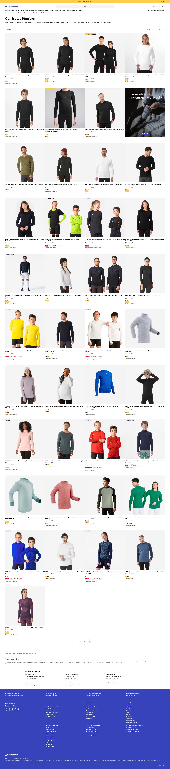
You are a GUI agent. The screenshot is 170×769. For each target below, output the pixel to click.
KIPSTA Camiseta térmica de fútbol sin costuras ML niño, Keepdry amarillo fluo (62, 240)
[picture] (25, 53)
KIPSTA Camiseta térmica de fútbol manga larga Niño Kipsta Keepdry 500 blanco (105, 350)
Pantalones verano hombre (31, 685)
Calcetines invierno (29, 682)
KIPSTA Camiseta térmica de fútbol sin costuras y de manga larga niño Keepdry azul (104, 572)
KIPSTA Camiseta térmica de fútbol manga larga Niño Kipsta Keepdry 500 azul (25, 572)
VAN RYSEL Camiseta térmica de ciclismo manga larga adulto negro (103, 295)
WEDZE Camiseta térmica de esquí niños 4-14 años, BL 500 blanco (63, 295)
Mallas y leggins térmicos (72, 674)
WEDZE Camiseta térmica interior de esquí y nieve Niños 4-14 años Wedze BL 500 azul (145, 461)
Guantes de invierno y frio (72, 680)
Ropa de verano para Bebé (112, 680)
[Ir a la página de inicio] (11, 6)
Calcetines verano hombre (112, 683)
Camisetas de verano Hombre (32, 680)
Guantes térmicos (110, 674)
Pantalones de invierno (71, 678)
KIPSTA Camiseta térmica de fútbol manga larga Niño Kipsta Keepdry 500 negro (105, 240)
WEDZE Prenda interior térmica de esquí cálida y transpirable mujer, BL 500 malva (24, 406)
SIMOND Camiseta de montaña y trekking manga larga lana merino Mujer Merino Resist (24, 240)
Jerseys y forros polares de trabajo (114, 676)
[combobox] (161, 29)
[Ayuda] (156, 6)
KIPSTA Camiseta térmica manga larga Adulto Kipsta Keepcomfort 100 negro (104, 75)
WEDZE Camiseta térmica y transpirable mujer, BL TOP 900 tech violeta (24, 628)
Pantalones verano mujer (31, 683)
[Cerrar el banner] (164, 2)
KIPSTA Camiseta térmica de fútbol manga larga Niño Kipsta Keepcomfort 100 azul (101, 406)
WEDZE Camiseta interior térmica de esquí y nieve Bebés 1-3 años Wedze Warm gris (144, 350)
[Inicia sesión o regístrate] (160, 6)
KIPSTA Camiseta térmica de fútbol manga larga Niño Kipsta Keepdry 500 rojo (105, 461)
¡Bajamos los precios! (72, 10)
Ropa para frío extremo (30, 678)
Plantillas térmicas (70, 676)
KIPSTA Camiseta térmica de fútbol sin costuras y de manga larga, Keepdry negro (23, 296)
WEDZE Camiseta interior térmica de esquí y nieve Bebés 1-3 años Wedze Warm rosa (64, 517)
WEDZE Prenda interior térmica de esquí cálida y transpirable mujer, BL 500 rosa (24, 461)
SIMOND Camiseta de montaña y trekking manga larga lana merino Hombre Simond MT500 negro (143, 185)
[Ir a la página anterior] (80, 641)
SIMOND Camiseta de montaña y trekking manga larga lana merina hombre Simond (63, 350)
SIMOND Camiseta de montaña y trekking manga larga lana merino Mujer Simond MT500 (144, 240)
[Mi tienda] (153, 6)
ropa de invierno (83, 661)
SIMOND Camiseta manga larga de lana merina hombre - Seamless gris (64, 461)
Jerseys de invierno (70, 685)
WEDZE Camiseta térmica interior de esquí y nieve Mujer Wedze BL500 (64, 184)
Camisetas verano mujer (112, 678)
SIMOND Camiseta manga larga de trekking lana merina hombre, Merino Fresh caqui (24, 185)
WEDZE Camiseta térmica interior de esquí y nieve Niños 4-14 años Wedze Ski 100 (25, 130)
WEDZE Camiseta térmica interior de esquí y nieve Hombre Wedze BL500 (104, 129)
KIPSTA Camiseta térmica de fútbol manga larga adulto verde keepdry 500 (144, 517)
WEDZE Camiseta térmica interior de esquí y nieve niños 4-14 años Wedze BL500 (144, 406)
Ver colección (145, 133)
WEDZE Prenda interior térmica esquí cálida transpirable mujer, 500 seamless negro (143, 296)
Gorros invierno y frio (71, 682)
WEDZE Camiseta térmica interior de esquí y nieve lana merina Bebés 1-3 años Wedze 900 (24, 517)
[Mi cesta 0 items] (163, 6)
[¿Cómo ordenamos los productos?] (147, 29)
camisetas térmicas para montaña (82, 22)
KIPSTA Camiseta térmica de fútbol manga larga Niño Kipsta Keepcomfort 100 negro (61, 130)
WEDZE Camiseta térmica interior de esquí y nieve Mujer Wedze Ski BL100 (65, 75)
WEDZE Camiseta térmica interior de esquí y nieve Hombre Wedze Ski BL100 (24, 75)
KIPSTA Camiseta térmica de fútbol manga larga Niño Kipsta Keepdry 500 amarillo (25, 350)
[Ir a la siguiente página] (89, 641)
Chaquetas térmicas (30, 674)
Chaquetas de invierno (111, 682)
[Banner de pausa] (161, 2)
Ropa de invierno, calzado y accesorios (34, 676)
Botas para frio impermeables (73, 683)
